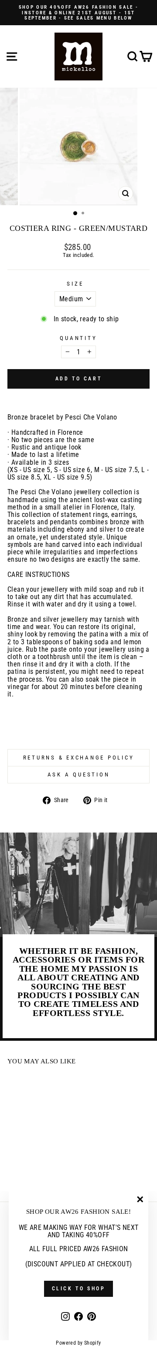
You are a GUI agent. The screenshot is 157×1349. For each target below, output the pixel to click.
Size (75, 284)
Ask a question (79, 774)
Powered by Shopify (78, 1343)
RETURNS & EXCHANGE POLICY (78, 757)
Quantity (78, 338)
